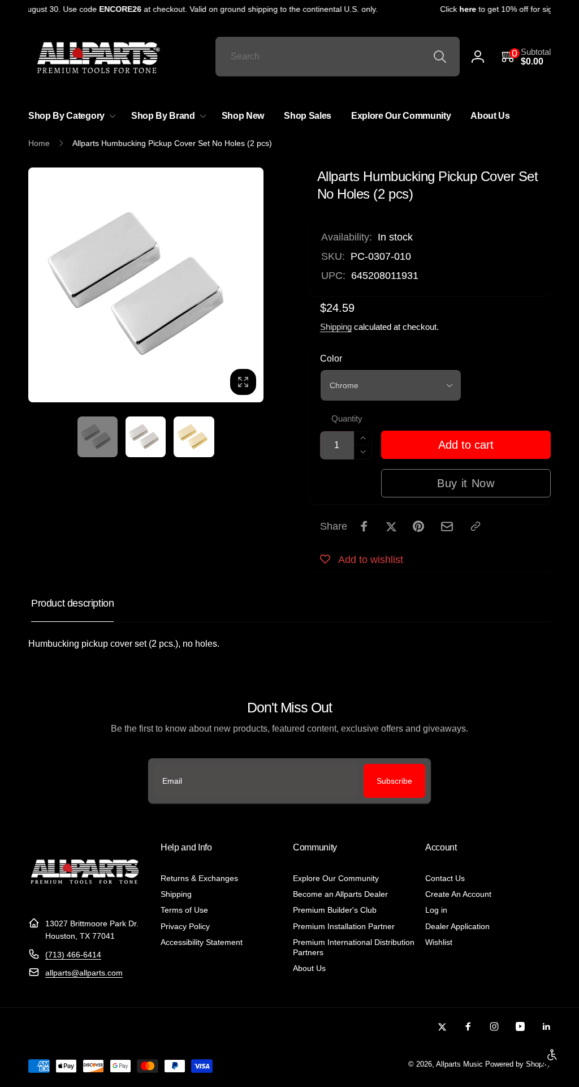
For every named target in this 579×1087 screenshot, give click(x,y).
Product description (72, 603)
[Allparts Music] (84, 895)
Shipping (336, 327)
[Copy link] (475, 526)
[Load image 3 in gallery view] (194, 436)
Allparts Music (459, 1064)
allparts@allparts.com (84, 972)
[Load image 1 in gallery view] (97, 436)
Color (331, 358)
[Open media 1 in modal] (145, 285)
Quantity (346, 418)
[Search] (440, 56)
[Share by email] (447, 526)
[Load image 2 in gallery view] (146, 436)
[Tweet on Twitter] (391, 526)
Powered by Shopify (518, 1064)
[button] (526, 57)
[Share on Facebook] (364, 526)
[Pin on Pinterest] (418, 526)
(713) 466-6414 (73, 954)
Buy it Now (466, 483)
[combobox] (337, 56)
